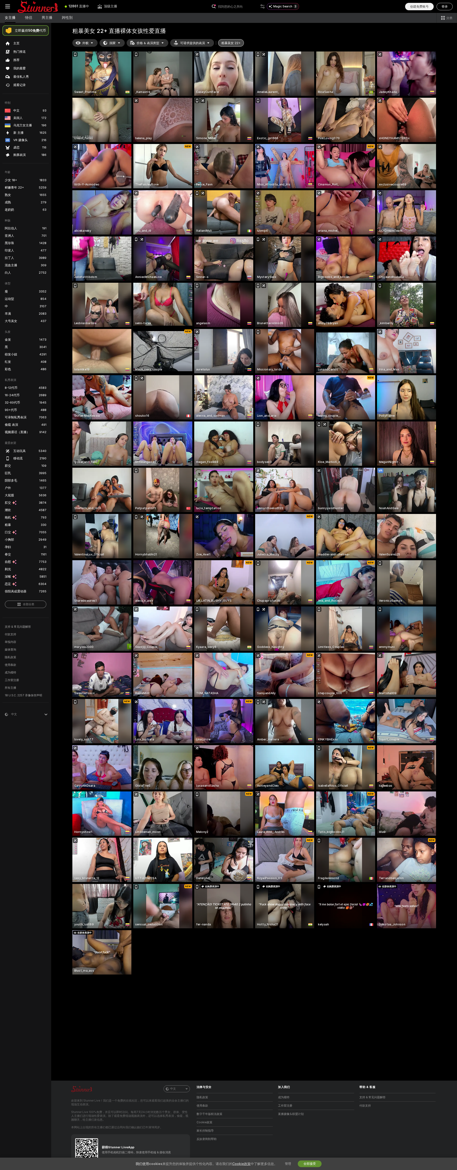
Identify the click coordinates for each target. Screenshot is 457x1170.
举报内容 (10, 642)
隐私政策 (10, 657)
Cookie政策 (204, 1122)
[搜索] (262, 6)
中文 (173, 1088)
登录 (445, 6)
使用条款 (10, 665)
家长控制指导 (205, 1130)
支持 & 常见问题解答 (18, 626)
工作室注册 (12, 680)
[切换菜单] (7, 6)
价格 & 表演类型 (148, 43)
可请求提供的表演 (192, 43)
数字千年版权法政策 (209, 1114)
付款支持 (10, 634)
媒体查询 (10, 649)
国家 (112, 43)
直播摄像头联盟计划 (291, 1114)
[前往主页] (37, 6)
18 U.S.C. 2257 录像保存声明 (23, 695)
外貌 (85, 43)
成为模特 (10, 672)
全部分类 (28, 604)
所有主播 (10, 687)
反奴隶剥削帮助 (207, 1139)
